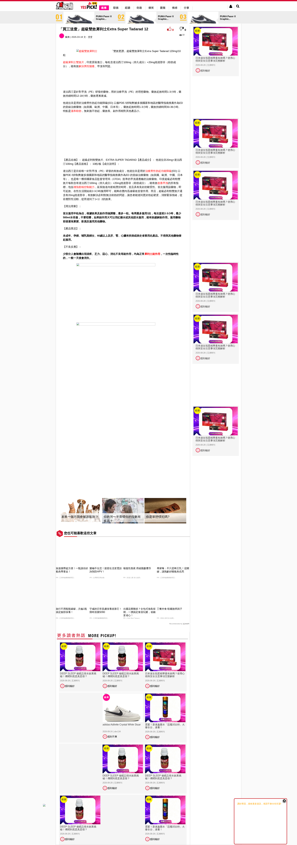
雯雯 (90, 37)
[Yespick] (90, 8)
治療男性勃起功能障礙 (158, 171)
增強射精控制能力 (84, 187)
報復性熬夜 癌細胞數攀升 (137, 568)
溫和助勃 (76, 111)
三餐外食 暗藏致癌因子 (169, 609)
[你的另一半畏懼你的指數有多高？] (123, 510)
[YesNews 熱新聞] (64, 10)
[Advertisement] (123, 78)
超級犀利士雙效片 (73, 62)
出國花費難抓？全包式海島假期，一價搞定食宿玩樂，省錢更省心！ (139, 612)
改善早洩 (162, 183)
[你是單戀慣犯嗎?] (165, 510)
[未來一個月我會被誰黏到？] (80, 510)
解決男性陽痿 (87, 66)
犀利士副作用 (152, 253)
